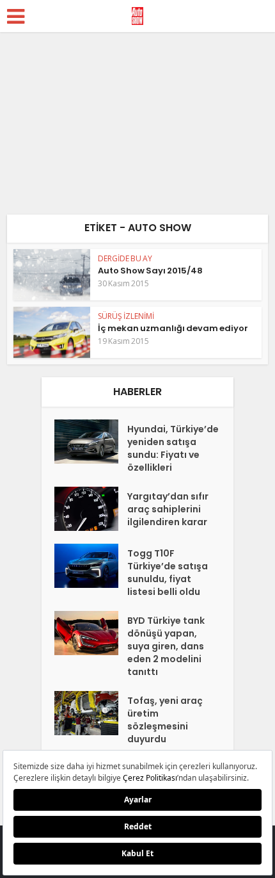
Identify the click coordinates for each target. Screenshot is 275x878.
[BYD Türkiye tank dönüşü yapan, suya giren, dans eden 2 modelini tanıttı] (90, 633)
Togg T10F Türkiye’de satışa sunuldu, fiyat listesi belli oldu (167, 572)
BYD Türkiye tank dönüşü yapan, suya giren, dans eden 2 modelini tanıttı (166, 646)
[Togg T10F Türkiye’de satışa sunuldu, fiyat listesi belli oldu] (90, 566)
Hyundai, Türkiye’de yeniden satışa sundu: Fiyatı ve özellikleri (173, 448)
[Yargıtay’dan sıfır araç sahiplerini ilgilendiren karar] (90, 509)
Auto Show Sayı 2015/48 (150, 270)
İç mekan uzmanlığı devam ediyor (173, 328)
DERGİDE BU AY (125, 258)
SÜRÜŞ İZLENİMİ (126, 316)
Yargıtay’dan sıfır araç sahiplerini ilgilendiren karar (167, 509)
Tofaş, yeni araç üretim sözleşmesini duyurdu (165, 719)
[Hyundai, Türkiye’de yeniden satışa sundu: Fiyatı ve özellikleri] (90, 441)
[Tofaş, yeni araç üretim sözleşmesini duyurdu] (90, 713)
